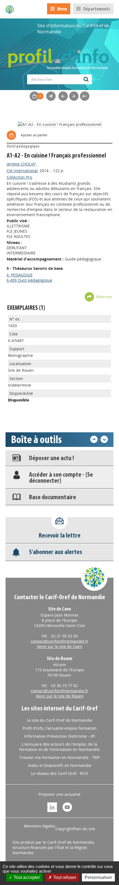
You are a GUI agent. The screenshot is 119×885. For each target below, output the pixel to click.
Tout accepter (26, 877)
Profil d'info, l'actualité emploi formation (59, 728)
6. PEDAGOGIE (20, 275)
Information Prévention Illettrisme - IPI (59, 736)
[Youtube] (67, 806)
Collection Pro (19, 177)
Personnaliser (98, 877)
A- (63, 96)
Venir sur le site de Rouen (60, 696)
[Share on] (51, 96)
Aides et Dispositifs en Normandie (59, 765)
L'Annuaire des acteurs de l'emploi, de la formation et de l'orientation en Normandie (59, 747)
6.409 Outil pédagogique (29, 280)
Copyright (64, 828)
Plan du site (84, 828)
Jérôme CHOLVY (21, 164)
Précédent (94, 439)
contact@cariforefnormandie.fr (59, 641)
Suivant (104, 439)
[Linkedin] (52, 806)
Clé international (22, 170)
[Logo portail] (59, 56)
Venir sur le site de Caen (59, 646)
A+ (84, 96)
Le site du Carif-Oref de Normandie (59, 720)
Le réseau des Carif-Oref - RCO (59, 773)
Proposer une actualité (59, 794)
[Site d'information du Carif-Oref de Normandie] (10, 9)
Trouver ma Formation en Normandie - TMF (59, 757)
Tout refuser (64, 877)
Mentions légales (39, 826)
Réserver (104, 296)
